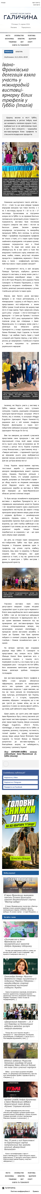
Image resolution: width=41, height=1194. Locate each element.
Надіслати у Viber (11, 777)
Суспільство (19, 36)
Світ (22, 42)
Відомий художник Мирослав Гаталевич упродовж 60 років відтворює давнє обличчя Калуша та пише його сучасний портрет (20, 1064)
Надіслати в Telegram (12, 782)
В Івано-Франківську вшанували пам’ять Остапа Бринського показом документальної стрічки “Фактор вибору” (20, 898)
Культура (21, 39)
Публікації (9, 52)
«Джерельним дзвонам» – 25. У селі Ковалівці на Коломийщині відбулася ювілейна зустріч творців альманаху (18, 1025)
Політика (31, 36)
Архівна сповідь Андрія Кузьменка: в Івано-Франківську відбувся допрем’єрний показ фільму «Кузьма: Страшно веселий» (20, 1103)
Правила (36, 1191)
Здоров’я (32, 39)
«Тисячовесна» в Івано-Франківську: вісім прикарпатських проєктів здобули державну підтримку (18, 942)
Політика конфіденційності (20, 1191)
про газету (36, 2)
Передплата (25, 27)
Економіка (9, 39)
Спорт (30, 42)
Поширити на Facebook (13, 787)
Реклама (14, 27)
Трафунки (12, 42)
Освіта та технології (20, 45)
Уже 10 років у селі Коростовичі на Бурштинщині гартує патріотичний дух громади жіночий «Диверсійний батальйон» (19, 1145)
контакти (36, 5)
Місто (8, 36)
